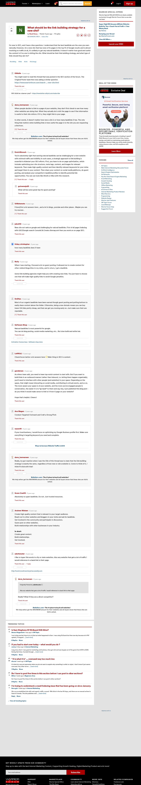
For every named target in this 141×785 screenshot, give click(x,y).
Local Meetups (106, 205)
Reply (13, 696)
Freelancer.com (119, 782)
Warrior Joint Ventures (108, 200)
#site (25, 61)
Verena (103, 30)
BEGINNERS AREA (34, 37)
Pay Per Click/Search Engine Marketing (114, 177)
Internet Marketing (31, 647)
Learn (48, 3)
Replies (14, 640)
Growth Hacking (106, 181)
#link (20, 61)
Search (87, 3)
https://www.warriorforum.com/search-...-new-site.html (37, 82)
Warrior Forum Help (107, 207)
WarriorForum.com (107, 36)
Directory (95, 782)
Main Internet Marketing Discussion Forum (114, 168)
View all (130, 160)
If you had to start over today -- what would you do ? (35, 644)
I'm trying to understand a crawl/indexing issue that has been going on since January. (51, 685)
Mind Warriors (105, 194)
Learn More (116, 151)
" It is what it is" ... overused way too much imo (33, 658)
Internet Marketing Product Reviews (113, 192)
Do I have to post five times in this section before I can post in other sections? (47, 673)
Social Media (105, 183)
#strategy (33, 61)
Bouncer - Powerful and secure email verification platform (116, 131)
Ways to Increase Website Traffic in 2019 (50, 446)
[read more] (29, 637)
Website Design (106, 198)
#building (13, 61)
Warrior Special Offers (56, 782)
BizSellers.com (36, 136)
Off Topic (36, 632)
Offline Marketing (107, 185)
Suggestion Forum (107, 209)
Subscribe (45, 37)
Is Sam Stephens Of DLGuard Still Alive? (30, 629)
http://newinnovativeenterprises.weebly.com (26, 571)
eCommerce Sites (107, 189)
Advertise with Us (85, 20)
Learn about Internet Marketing (81, 782)
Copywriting (105, 187)
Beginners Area (30, 676)
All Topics (104, 166)
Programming (105, 196)
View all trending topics (17, 701)
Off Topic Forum (106, 202)
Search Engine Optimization (110, 172)
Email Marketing (106, 179)
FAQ (29, 782)
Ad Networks (105, 174)
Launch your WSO (116, 44)
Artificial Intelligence (108, 170)
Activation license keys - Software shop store (27, 342)
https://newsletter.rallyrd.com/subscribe (46, 93)
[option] (116, 121)
